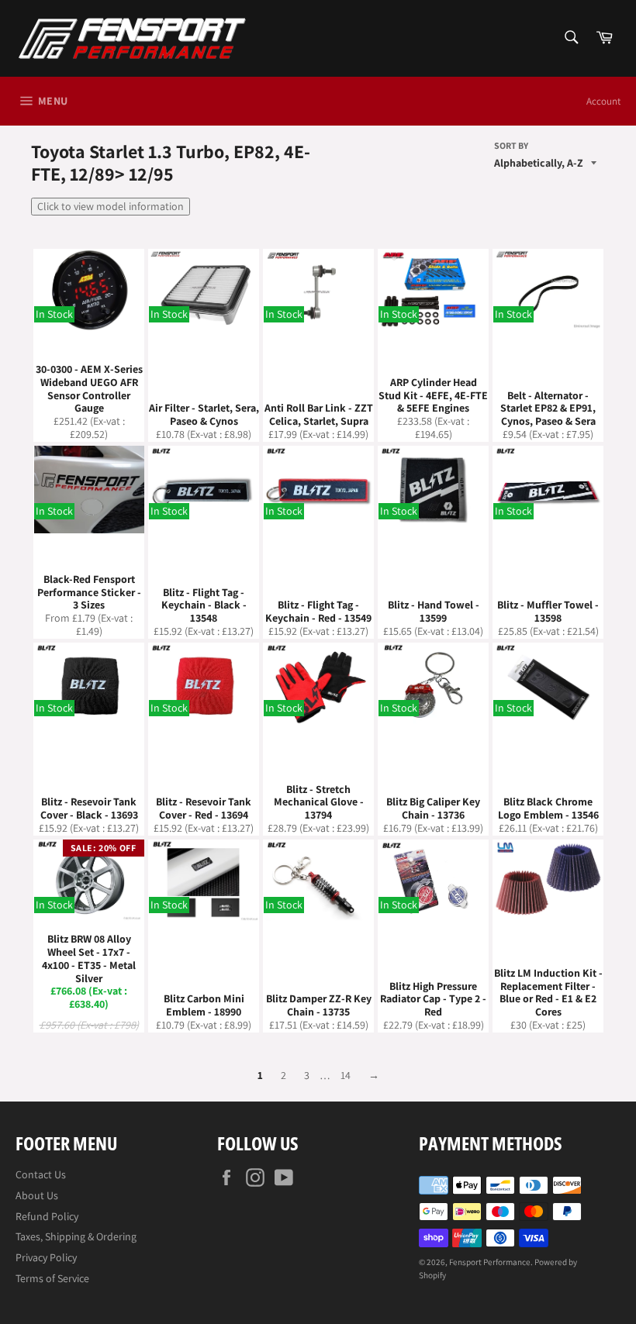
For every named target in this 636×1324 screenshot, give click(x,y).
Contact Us (41, 1174)
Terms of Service (52, 1278)
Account (603, 101)
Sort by (511, 145)
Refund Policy (47, 1216)
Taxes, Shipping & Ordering (76, 1236)
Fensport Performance (490, 1262)
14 (345, 1075)
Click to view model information (110, 206)
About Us (37, 1195)
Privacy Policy (46, 1257)
